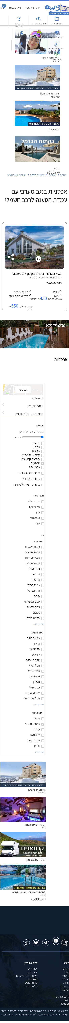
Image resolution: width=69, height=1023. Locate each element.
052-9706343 (54, 283)
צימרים (63, 175)
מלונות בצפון (31, 986)
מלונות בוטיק (31, 982)
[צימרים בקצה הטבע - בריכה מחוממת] (23, 888)
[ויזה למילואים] (22, 403)
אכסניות (52, 175)
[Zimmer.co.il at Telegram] (45, 941)
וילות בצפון (32, 972)
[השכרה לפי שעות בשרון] (23, 821)
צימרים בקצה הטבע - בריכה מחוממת (28, 892)
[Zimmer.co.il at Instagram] (64, 941)
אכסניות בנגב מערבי (16, 175)
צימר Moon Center (36, 789)
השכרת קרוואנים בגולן (35, 859)
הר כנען (42, 895)
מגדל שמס (41, 792)
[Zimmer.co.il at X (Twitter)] (36, 941)
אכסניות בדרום (37, 175)
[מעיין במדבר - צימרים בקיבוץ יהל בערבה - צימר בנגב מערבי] (34, 268)
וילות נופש (32, 969)
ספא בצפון (32, 979)
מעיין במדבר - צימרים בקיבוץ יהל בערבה (37, 273)
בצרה (43, 827)
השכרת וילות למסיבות (26, 976)
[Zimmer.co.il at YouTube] (55, 937)
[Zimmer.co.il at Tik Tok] (26, 941)
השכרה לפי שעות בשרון (35, 824)
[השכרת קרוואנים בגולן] (23, 856)
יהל (30, 277)
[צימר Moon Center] (23, 786)
